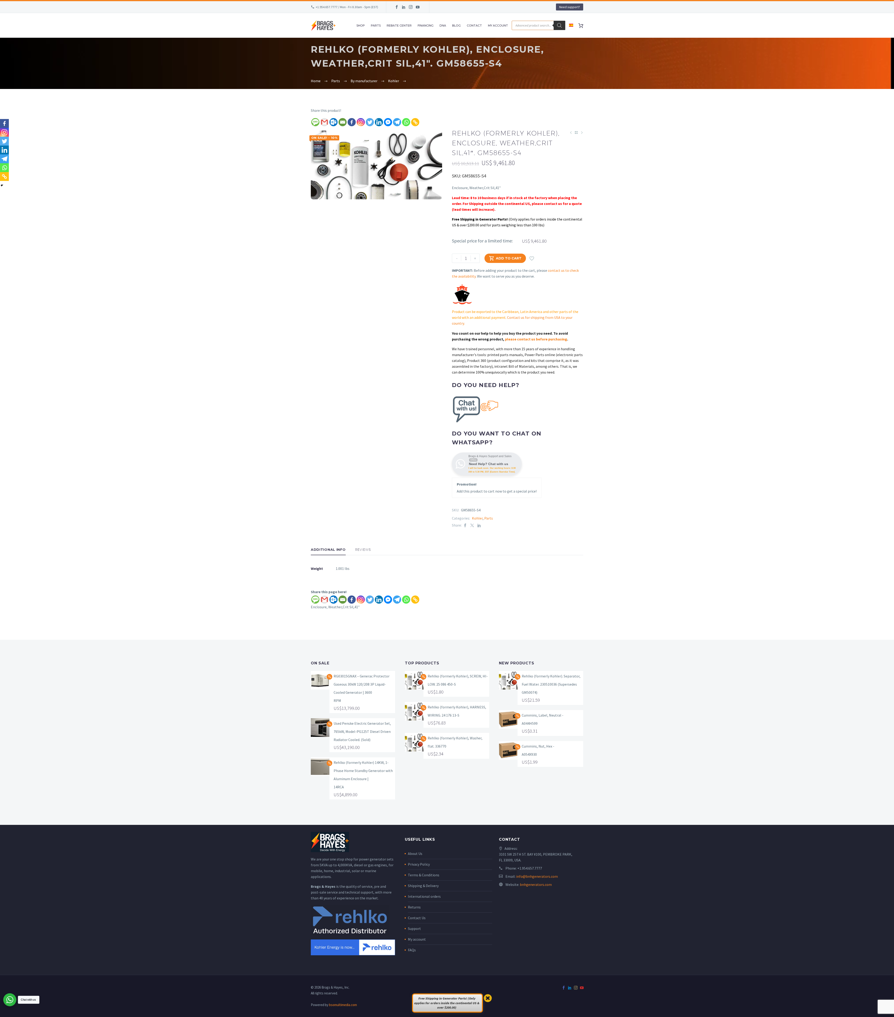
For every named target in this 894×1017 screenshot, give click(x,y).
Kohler (477, 518)
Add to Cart (505, 258)
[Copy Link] (415, 122)
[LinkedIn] (403, 7)
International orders (424, 896)
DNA (443, 25)
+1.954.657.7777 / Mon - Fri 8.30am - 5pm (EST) (347, 7)
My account (417, 939)
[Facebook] (396, 7)
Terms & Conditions (423, 875)
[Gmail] (324, 122)
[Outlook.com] (333, 122)
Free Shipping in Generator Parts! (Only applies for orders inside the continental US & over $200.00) (446, 1003)
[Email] (343, 122)
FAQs (412, 950)
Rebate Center (399, 25)
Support (414, 928)
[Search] (559, 25)
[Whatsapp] (406, 122)
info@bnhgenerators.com (537, 876)
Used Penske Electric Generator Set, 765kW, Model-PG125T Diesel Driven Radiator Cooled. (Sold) (362, 731)
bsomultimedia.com (343, 1005)
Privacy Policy (419, 864)
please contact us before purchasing (536, 339)
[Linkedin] (379, 122)
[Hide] (2, 185)
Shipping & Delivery (423, 885)
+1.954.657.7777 (529, 868)
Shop (360, 25)
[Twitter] (370, 122)
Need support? (569, 7)
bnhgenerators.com (536, 884)
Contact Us (417, 917)
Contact (474, 25)
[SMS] (315, 122)
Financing (425, 25)
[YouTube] (417, 7)
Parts (376, 25)
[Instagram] (410, 7)
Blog (456, 25)
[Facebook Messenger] (388, 122)
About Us (415, 853)
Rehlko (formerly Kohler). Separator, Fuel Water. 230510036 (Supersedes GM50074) (551, 684)
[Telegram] (397, 122)
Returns (414, 907)
